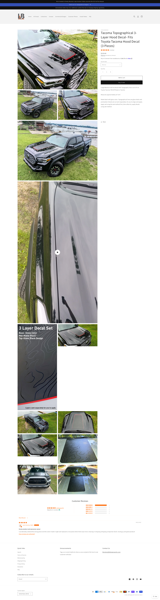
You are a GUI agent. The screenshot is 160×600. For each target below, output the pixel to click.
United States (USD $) (24, 594)
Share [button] (104, 122)
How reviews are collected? (27, 534)
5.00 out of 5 (60, 508)
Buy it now (121, 82)
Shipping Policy (22, 561)
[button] (134, 16)
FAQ (19, 569)
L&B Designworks (131, 594)
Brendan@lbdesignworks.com (111, 552)
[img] (23, 522)
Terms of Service (22, 555)
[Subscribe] (46, 579)
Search (19, 552)
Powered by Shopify (138, 594)
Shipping (103, 55)
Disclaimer (20, 567)
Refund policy (21, 558)
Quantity (103, 68)
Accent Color (104, 61)
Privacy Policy (21, 564)
